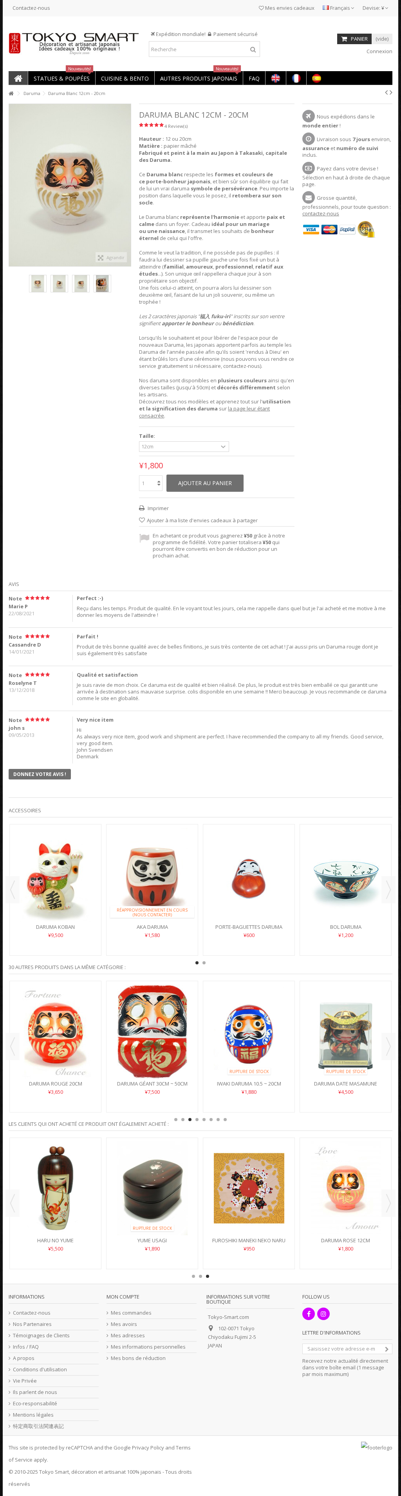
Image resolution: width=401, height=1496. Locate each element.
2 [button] (204, 962)
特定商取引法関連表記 (38, 1426)
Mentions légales (33, 1415)
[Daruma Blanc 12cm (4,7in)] (37, 283)
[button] (61, 78)
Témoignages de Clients (41, 1335)
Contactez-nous (31, 7)
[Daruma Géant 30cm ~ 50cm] (152, 1032)
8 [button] (225, 1119)
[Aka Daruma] (152, 875)
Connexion (378, 51)
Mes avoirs (124, 1324)
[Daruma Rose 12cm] (345, 1188)
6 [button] (211, 1119)
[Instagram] (323, 1314)
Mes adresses (128, 1335)
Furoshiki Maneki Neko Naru (248, 1240)
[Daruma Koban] (55, 875)
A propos (23, 1358)
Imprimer (157, 508)
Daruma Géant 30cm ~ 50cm (152, 1083)
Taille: (147, 436)
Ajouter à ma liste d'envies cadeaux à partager (202, 520)
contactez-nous (320, 213)
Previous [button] (12, 889)
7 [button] (218, 1119)
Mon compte (123, 1296)
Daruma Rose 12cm (345, 1240)
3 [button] (189, 1119)
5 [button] (204, 1119)
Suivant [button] (127, 185)
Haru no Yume (55, 1240)
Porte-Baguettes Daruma (248, 926)
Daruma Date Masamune (345, 1083)
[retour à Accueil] (11, 94)
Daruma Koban (55, 926)
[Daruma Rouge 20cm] (55, 1032)
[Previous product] (386, 92)
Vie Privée (25, 1381)
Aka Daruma (152, 926)
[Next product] (391, 92)
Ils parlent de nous (35, 1392)
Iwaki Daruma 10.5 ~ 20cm (249, 1083)
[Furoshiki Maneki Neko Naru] (249, 1188)
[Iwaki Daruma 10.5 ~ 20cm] (249, 1032)
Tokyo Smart (54, 1471)
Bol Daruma (345, 926)
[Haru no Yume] (55, 1188)
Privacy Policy (148, 1447)
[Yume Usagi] (152, 1188)
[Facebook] (308, 1314)
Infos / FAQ (26, 1347)
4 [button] (197, 1119)
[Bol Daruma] (345, 875)
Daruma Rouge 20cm (55, 1083)
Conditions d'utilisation (40, 1369)
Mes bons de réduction (138, 1358)
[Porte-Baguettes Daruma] (249, 875)
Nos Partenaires (32, 1324)
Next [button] (388, 889)
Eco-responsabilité (35, 1403)
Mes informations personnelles (148, 1347)
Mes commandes (131, 1313)
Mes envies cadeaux (289, 7)
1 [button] (197, 962)
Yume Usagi (152, 1240)
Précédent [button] (13, 185)
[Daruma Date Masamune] (345, 1032)
